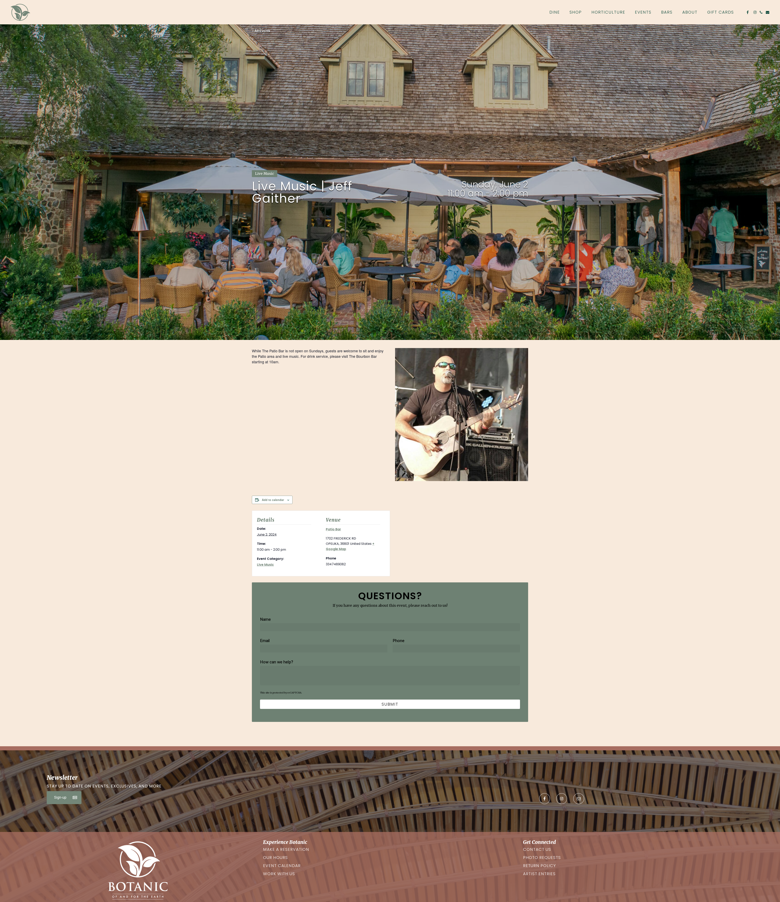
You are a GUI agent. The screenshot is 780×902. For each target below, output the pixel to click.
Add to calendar (273, 500)
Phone (398, 640)
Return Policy (539, 865)
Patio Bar (333, 529)
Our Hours (275, 857)
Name (265, 619)
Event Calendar (282, 865)
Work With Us (279, 874)
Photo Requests (542, 857)
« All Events (261, 30)
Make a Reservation (286, 849)
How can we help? (276, 662)
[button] (64, 797)
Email (265, 640)
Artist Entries (539, 874)
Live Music (265, 564)
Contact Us (537, 849)
